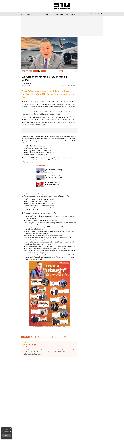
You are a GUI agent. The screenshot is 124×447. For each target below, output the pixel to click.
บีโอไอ (32, 337)
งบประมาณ (49, 337)
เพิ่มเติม (3, 432)
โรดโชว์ (56, 337)
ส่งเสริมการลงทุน (40, 337)
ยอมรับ (6, 435)
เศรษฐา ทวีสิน (63, 337)
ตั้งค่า (6, 437)
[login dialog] (101, 13)
